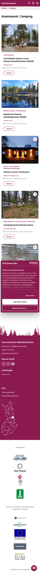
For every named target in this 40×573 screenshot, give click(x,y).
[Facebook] (3, 364)
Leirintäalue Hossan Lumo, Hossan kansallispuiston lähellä (18, 59)
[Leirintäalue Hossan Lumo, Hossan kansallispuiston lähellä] (20, 38)
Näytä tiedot (30, 295)
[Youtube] (13, 364)
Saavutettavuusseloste (10, 396)
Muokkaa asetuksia (18, 308)
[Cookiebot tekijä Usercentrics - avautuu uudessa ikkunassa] (29, 263)
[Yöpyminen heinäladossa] (20, 258)
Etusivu (4, 8)
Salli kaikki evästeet (20, 302)
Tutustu (9, 73)
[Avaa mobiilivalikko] (37, 3)
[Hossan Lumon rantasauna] (20, 150)
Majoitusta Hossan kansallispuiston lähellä (14, 115)
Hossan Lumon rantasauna (16, 172)
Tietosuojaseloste (8, 392)
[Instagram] (8, 364)
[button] (34, 568)
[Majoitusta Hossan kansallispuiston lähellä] (20, 94)
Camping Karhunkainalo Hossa (18, 225)
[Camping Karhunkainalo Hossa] (20, 205)
